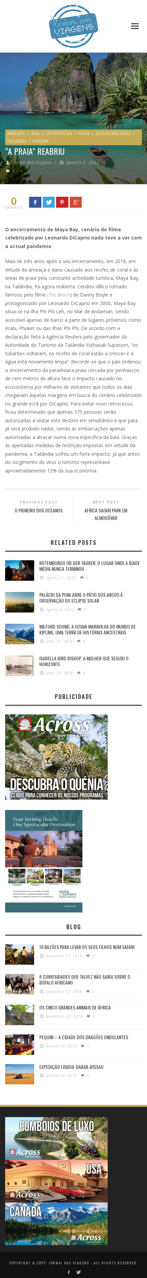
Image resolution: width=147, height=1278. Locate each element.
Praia (84, 133)
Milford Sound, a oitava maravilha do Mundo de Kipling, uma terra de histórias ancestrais (87, 629)
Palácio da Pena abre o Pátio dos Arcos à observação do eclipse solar (81, 597)
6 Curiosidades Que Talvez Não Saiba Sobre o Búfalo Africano (84, 979)
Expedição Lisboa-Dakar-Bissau (71, 1066)
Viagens (41, 141)
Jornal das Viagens (32, 162)
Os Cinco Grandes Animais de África (75, 1007)
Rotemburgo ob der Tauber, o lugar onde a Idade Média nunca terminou (89, 565)
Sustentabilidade (113, 133)
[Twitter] (78, 1272)
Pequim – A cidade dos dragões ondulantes (83, 1037)
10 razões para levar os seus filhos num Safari (86, 946)
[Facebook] (69, 1272)
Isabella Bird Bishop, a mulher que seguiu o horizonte (84, 661)
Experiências (59, 133)
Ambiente (16, 133)
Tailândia (17, 141)
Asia (35, 133)
